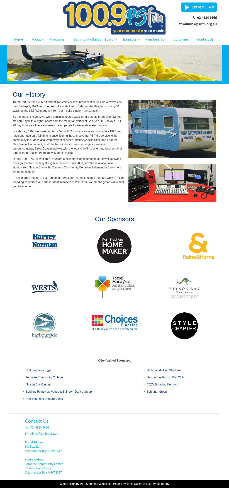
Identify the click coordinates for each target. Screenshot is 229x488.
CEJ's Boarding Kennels (162, 384)
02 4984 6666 (206, 17)
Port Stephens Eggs (38, 370)
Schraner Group (157, 391)
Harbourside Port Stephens (164, 370)
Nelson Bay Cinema (38, 384)
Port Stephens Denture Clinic (44, 398)
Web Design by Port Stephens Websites (85, 483)
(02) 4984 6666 (39, 427)
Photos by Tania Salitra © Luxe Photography (141, 483)
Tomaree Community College (44, 377)
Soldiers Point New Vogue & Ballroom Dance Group (59, 391)
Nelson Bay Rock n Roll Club (165, 377)
